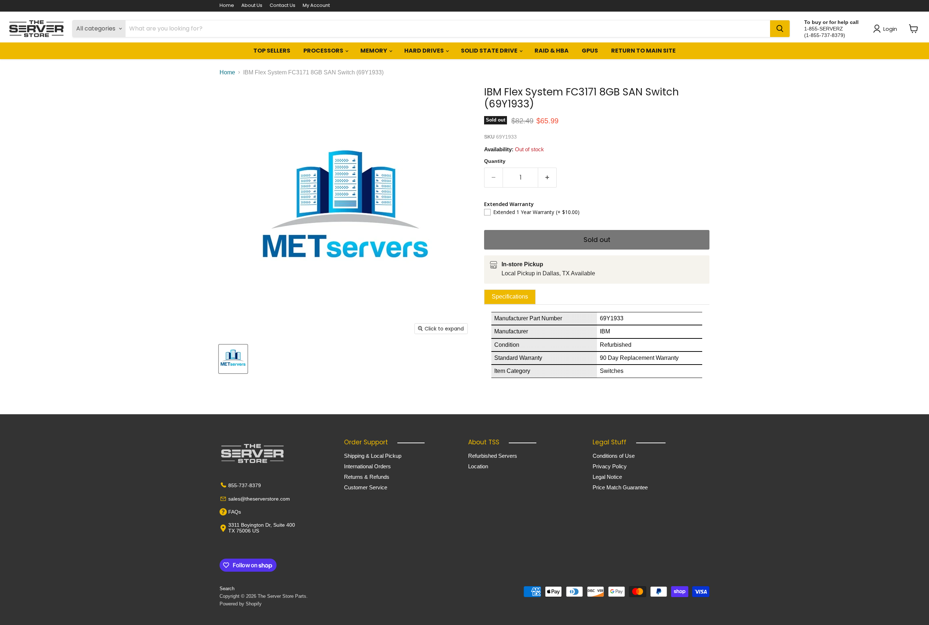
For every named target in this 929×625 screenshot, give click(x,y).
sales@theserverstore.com (259, 499)
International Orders (367, 466)
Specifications (510, 296)
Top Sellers (271, 50)
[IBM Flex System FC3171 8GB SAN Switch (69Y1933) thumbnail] (233, 359)
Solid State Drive (490, 50)
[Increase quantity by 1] (547, 178)
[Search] (780, 28)
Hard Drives (424, 50)
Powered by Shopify (241, 604)
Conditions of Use (614, 456)
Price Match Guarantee (620, 487)
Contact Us (282, 5)
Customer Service (365, 487)
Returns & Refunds (366, 477)
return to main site (643, 50)
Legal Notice (607, 477)
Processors (323, 50)
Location (478, 466)
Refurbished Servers (492, 456)
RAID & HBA (552, 50)
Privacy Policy (610, 466)
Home (227, 5)
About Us (251, 5)
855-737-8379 (244, 485)
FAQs (234, 512)
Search (227, 588)
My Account (316, 5)
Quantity (495, 161)
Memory (374, 50)
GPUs (590, 50)
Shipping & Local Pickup (372, 456)
